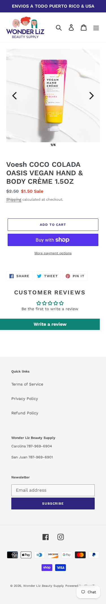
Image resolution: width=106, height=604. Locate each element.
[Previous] (14, 96)
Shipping (13, 199)
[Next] (91, 96)
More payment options (53, 253)
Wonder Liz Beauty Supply (43, 586)
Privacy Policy (24, 398)
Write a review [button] (50, 324)
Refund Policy (24, 413)
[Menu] (96, 27)
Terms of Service (27, 384)
